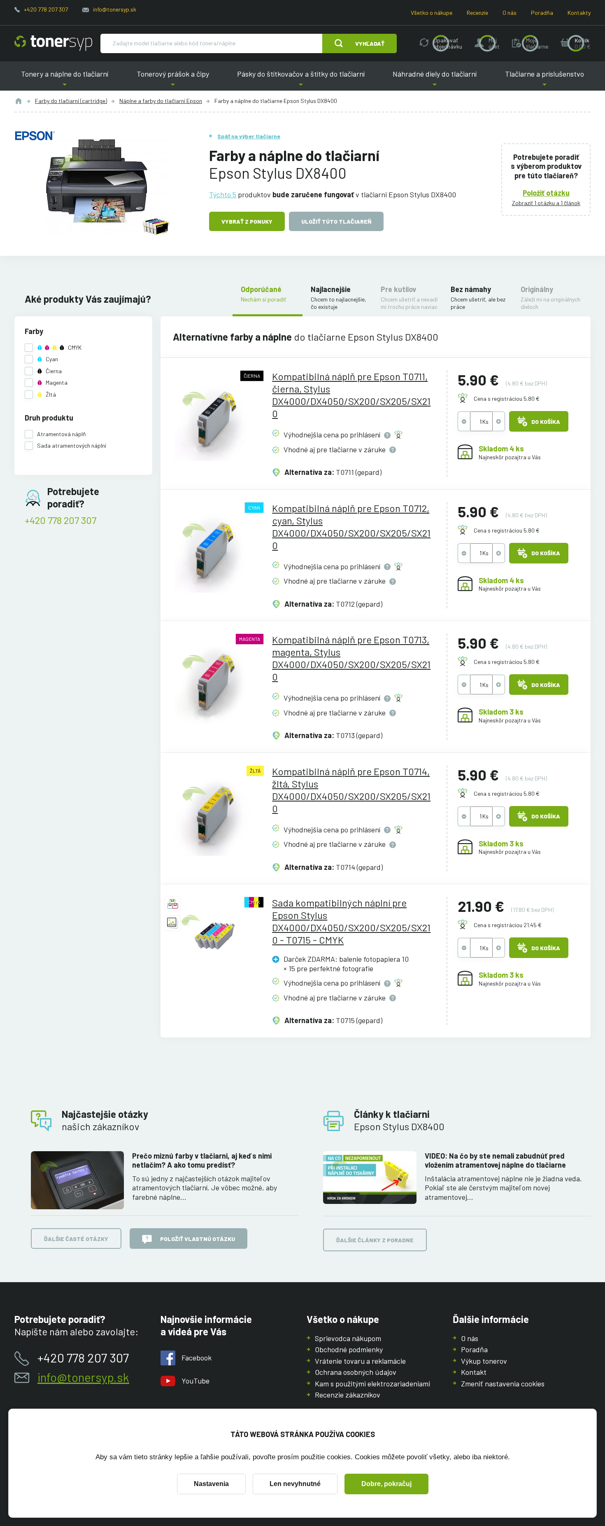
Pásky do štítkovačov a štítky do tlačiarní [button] (301, 80)
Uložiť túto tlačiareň (336, 221)
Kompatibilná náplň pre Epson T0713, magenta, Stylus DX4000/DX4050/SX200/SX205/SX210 (351, 657)
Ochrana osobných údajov (355, 1371)
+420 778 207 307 (46, 9)
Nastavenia (211, 1483)
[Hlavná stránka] (53, 43)
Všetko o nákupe (431, 12)
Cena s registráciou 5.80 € (507, 398)
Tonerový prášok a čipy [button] (172, 80)
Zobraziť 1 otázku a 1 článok (546, 202)
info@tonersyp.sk (114, 9)
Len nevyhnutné (295, 1483)
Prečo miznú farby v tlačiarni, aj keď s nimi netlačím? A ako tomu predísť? (202, 1160)
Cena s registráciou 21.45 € (508, 924)
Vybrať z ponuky (246, 221)
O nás (510, 12)
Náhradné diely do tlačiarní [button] (435, 80)
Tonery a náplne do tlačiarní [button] (68, 80)
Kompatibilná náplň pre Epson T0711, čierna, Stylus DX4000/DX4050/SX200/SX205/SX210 (351, 394)
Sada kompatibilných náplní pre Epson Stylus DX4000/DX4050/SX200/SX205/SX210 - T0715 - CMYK (351, 921)
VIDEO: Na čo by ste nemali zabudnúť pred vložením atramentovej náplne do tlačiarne (495, 1160)
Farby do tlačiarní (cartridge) (71, 100)
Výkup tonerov (484, 1360)
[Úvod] (18, 101)
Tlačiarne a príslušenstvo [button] (541, 80)
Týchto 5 (222, 194)
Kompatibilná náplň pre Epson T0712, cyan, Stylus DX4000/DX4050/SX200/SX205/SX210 (351, 526)
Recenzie (477, 12)
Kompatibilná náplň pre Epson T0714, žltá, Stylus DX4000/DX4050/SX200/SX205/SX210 (351, 789)
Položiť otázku (546, 192)
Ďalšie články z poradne (375, 1239)
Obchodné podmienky (349, 1349)
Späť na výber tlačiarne (248, 136)
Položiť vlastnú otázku (197, 1238)
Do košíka (545, 421)
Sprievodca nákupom (348, 1338)
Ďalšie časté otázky (76, 1238)
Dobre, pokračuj (386, 1483)
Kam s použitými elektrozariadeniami (372, 1383)
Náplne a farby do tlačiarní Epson (160, 100)
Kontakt (473, 1371)
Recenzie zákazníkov (347, 1394)
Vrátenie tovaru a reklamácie (360, 1360)
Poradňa (542, 12)
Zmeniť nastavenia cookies (502, 1383)
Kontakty (579, 12)
